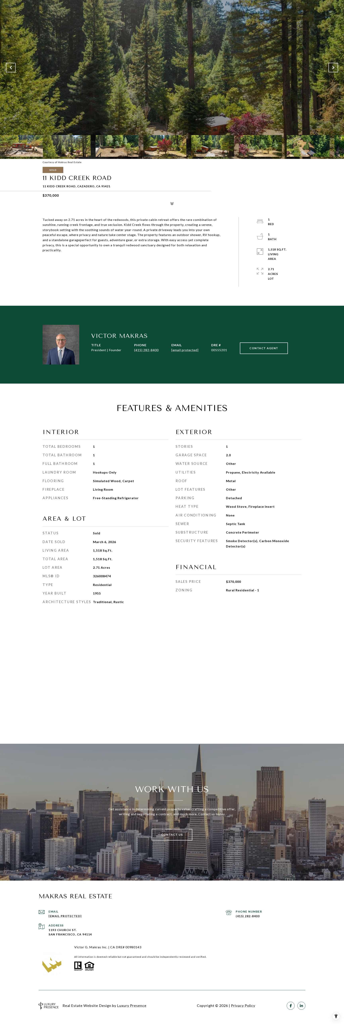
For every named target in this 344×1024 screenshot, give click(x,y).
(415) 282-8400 (146, 350)
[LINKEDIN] (301, 1006)
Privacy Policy (243, 1005)
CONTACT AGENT (263, 348)
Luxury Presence (132, 1005)
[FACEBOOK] (291, 1006)
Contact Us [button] (172, 834)
